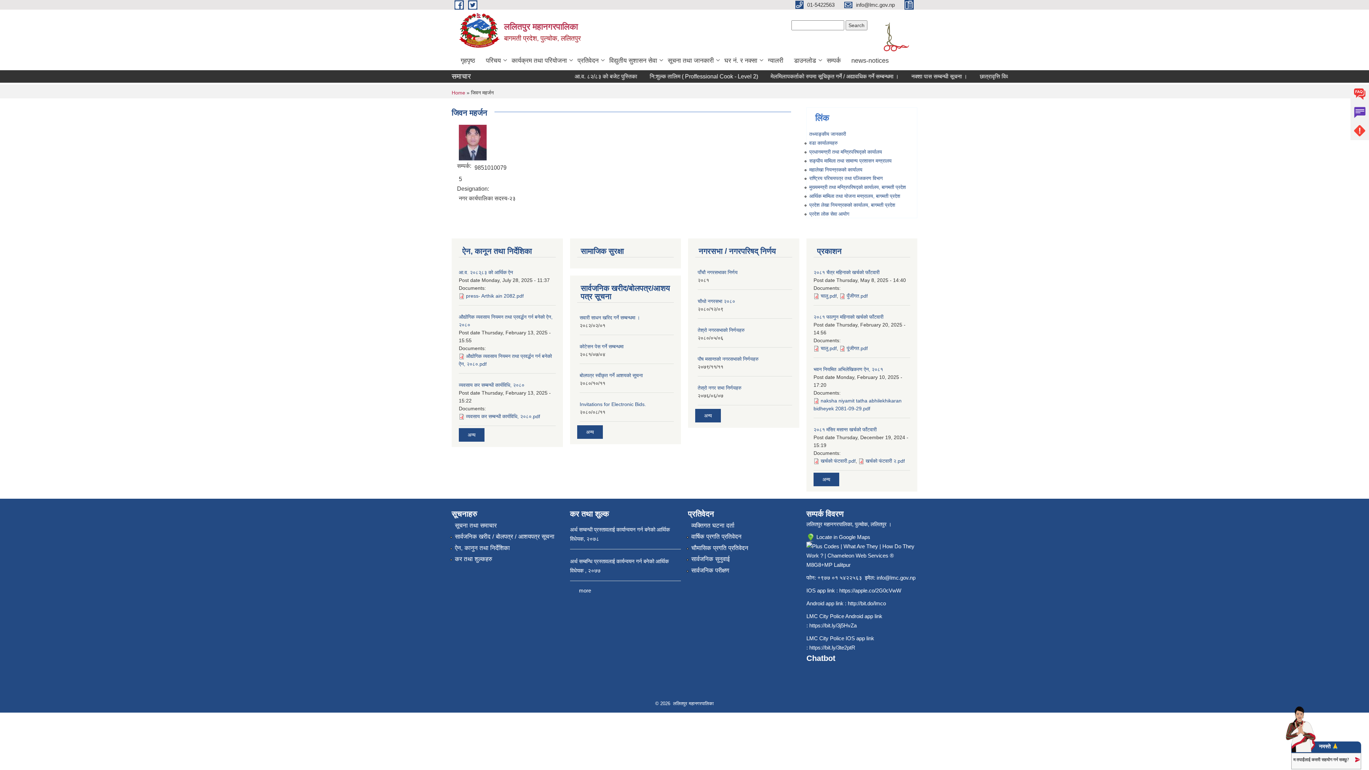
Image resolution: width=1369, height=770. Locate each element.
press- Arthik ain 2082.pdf (495, 296)
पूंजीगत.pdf (857, 348)
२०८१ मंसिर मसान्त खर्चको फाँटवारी (845, 429)
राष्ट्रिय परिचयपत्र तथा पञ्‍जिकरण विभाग (846, 178)
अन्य (472, 435)
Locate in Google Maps (842, 537)
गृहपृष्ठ (468, 60)
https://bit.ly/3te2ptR (832, 648)
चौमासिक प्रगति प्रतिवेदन (719, 548)
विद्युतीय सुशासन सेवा (633, 60)
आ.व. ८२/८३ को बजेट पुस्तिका (592, 76)
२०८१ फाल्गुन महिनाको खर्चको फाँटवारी (848, 317)
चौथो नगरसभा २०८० (716, 301)
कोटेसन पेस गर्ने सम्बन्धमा (602, 346)
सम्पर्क (834, 60)
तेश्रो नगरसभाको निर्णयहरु (721, 330)
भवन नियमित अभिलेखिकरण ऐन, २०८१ (848, 369)
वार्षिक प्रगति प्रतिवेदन (716, 536)
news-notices (870, 60)
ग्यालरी (775, 60)
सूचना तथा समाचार (476, 525)
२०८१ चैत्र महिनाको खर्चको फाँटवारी (847, 272)
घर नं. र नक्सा (740, 60)
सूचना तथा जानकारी (691, 60)
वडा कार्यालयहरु (823, 143)
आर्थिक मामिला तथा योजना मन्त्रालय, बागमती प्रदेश (854, 196)
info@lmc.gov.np (896, 578)
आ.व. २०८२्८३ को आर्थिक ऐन (486, 272)
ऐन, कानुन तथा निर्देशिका (482, 548)
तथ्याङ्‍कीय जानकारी (827, 134)
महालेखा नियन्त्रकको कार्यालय (835, 170)
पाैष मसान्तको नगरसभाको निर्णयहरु (728, 359)
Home (458, 93)
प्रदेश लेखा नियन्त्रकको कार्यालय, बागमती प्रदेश (852, 205)
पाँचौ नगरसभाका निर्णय (718, 272)
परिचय (493, 60)
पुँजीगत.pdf (857, 296)
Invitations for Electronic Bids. (613, 404)
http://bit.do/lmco (867, 603)
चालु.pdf (829, 296)
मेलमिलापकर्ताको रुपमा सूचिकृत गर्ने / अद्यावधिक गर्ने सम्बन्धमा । (821, 76)
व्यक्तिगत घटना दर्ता (712, 525)
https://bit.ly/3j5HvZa (833, 625)
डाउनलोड (805, 60)
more (585, 590)
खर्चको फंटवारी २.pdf (885, 461)
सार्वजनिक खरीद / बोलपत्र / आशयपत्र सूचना (504, 536)
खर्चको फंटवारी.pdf (838, 461)
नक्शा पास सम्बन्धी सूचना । (926, 76)
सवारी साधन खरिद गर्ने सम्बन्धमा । (610, 317)
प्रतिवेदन (588, 60)
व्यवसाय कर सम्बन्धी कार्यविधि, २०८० (491, 385)
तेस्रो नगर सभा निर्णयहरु (720, 388)
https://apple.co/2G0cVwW (870, 590)
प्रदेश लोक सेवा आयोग (829, 214)
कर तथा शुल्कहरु (473, 559)
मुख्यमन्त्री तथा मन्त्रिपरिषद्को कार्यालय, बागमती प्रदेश (857, 187)
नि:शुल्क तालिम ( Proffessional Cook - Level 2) (690, 76)
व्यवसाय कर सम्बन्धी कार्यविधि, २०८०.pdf (503, 416)
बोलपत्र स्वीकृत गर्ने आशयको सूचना (611, 375)
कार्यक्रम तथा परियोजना (539, 60)
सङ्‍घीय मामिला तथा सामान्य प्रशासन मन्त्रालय (850, 161)
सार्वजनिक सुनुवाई (710, 559)
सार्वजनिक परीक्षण (710, 570)
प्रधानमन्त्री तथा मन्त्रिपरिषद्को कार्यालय (845, 152)
